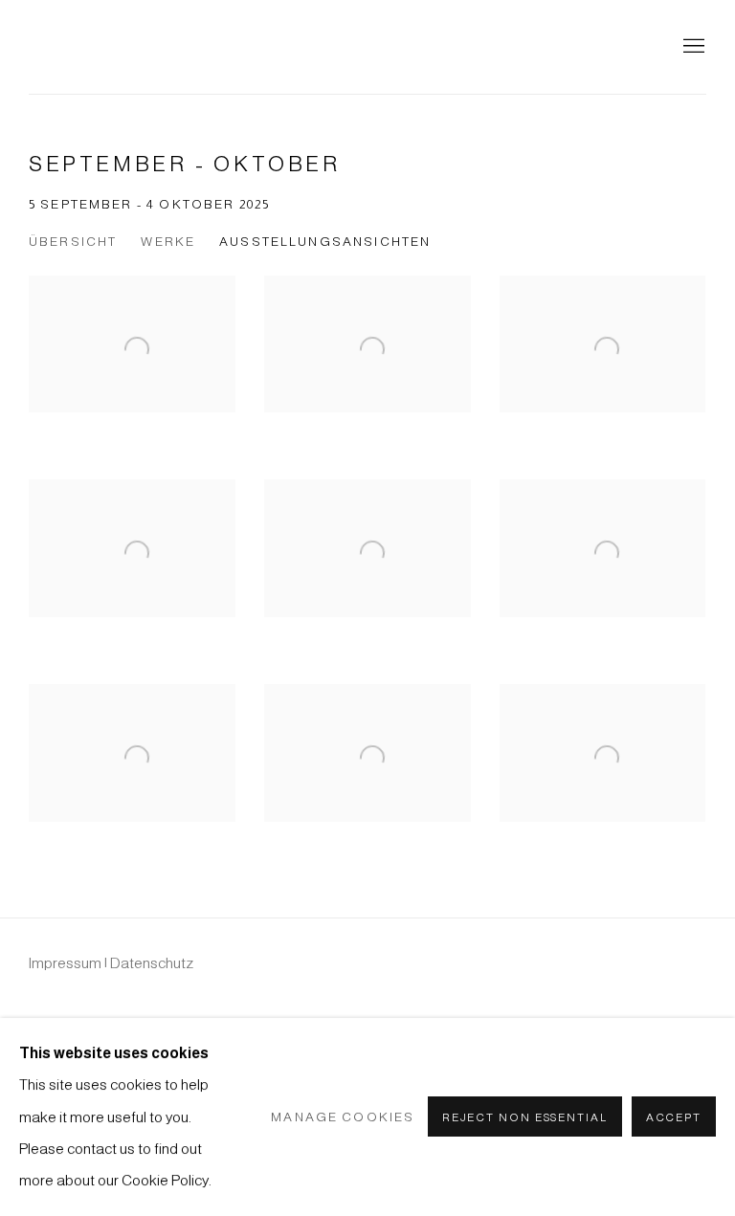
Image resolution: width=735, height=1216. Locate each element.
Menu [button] (692, 47)
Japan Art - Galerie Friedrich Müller (143, 47)
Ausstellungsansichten (325, 241)
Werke (168, 241)
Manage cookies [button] (342, 1117)
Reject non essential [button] (525, 1118)
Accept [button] (674, 1118)
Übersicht (73, 241)
